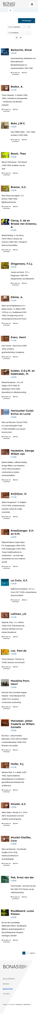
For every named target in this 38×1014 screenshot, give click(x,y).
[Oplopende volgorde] (29, 27)
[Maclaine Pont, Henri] (5, 682)
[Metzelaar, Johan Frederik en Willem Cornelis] (5, 722)
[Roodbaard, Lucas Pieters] (5, 912)
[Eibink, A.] (5, 298)
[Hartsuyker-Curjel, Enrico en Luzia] (5, 412)
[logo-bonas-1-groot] (9, 3)
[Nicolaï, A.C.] (5, 805)
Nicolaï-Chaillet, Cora (21, 839)
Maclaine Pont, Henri (20, 682)
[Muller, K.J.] (5, 765)
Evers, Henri (18, 337)
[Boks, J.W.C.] (5, 125)
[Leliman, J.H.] (5, 615)
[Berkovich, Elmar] (5, 51)
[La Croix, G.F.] (5, 582)
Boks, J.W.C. (18, 123)
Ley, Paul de (18, 650)
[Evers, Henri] (5, 339)
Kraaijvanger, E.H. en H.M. (22, 532)
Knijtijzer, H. (19, 493)
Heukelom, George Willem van (22, 452)
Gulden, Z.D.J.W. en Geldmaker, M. (23, 372)
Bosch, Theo (18, 153)
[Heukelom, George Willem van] (5, 452)
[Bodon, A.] (5, 88)
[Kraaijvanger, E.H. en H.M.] (5, 532)
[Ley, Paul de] (5, 652)
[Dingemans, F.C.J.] (5, 265)
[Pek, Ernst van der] (5, 879)
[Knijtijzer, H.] (5, 495)
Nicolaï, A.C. (18, 804)
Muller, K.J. (17, 763)
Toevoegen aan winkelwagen (16, 73)
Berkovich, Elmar (21, 49)
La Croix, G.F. (19, 580)
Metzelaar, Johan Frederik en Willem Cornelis (23, 724)
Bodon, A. (17, 86)
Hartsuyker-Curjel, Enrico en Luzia (22, 412)
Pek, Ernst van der (22, 877)
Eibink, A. (17, 297)
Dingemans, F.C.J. (22, 263)
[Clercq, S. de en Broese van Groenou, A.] (5, 222)
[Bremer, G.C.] (5, 188)
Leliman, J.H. (19, 613)
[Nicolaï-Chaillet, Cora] (5, 839)
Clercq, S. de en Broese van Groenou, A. (24, 223)
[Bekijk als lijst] (21, 38)
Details (25, 72)
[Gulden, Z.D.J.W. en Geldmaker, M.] (5, 372)
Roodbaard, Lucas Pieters (22, 912)
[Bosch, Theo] (5, 155)
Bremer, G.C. (18, 187)
